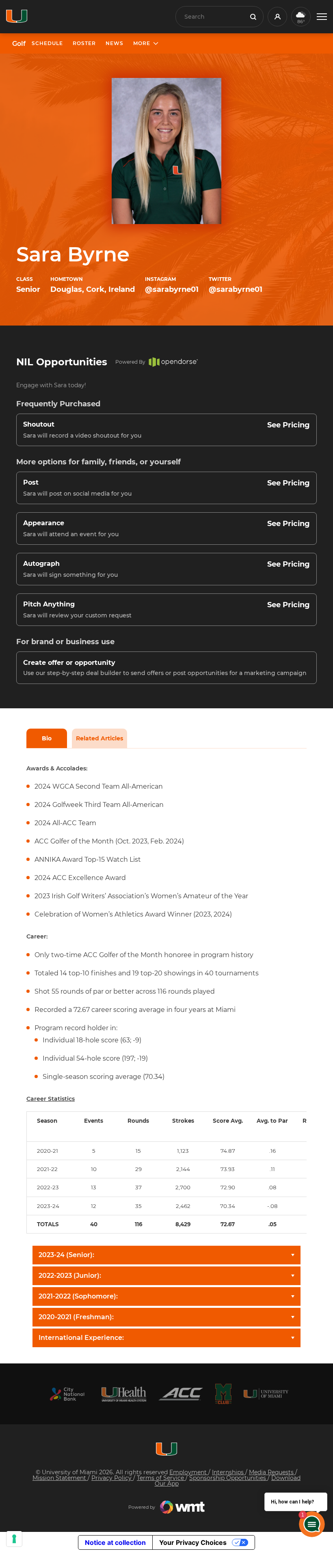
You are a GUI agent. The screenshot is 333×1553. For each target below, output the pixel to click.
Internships (228, 1472)
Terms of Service (161, 1478)
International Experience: (81, 1338)
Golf (19, 44)
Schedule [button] (47, 43)
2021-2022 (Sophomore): (78, 1296)
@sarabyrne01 (172, 289)
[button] (322, 16)
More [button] (141, 43)
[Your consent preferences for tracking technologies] (14, 1539)
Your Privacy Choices (193, 1542)
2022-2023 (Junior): (70, 1275)
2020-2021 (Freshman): (76, 1317)
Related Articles (99, 738)
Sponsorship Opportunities (228, 1478)
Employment (188, 1472)
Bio (47, 738)
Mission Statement (60, 1478)
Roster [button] (84, 43)
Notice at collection (115, 1542)
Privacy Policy (112, 1478)
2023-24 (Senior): (66, 1255)
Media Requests (272, 1472)
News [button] (114, 43)
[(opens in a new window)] (67, 1394)
